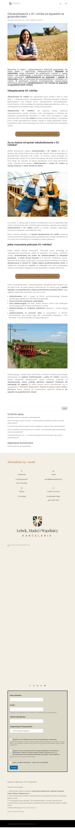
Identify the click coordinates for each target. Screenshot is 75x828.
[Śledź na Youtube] (44, 685)
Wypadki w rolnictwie (36, 20)
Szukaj (64, 408)
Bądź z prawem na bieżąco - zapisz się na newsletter (30, 762)
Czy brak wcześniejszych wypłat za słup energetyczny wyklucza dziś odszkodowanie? (36, 426)
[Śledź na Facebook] (30, 685)
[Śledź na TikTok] (41, 685)
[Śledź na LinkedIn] (33, 685)
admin (19, 20)
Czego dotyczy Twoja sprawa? (21, 726)
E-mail (13, 705)
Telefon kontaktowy (18, 717)
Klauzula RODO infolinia (16, 811)
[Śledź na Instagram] (37, 685)
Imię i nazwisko (16, 695)
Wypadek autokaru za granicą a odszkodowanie (24, 417)
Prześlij (13, 767)
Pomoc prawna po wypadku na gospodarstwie (37, 134)
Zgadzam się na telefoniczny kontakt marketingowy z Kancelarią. (35, 739)
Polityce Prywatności (29, 808)
